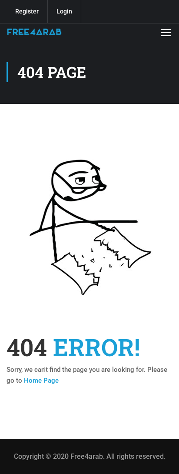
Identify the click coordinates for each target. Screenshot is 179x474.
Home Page (41, 380)
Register (27, 11)
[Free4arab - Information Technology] (34, 32)
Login (64, 11)
